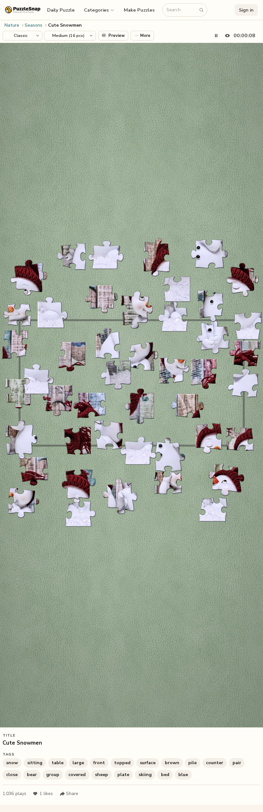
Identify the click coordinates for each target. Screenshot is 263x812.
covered (77, 775)
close (12, 775)
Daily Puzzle (61, 10)
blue (183, 775)
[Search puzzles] (201, 10)
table (58, 763)
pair (237, 763)
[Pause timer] (216, 35)
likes (46, 794)
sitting (34, 763)
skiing (145, 775)
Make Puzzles (139, 10)
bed (165, 775)
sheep (101, 775)
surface (148, 763)
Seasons (33, 25)
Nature (11, 25)
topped (122, 763)
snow (12, 763)
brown (172, 763)
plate (123, 775)
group (52, 775)
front (99, 763)
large (78, 763)
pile (192, 763)
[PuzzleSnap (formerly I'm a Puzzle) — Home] (22, 10)
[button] (99, 10)
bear (32, 775)
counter (214, 763)
